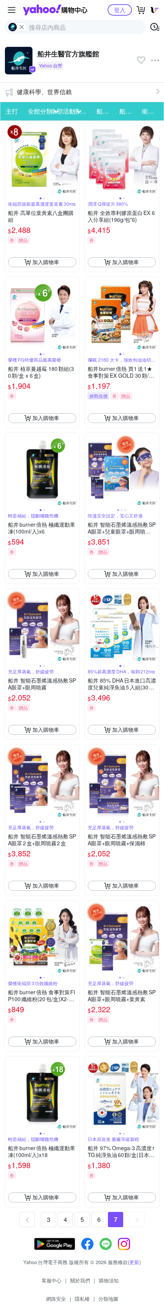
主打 (12, 111)
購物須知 (109, 1280)
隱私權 (82, 1298)
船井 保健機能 (105, 111)
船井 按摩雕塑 (128, 111)
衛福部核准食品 (151, 111)
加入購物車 (45, 262)
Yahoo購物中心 (55, 10)
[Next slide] (74, 158)
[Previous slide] (10, 158)
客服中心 (51, 1280)
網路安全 (56, 1298)
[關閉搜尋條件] (21, 27)
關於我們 (80, 1280)
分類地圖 (108, 1298)
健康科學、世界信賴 (44, 91)
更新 (134, 1262)
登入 (119, 10)
